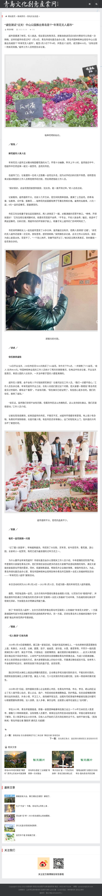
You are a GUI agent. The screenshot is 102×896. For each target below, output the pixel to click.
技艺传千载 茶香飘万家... (26, 835)
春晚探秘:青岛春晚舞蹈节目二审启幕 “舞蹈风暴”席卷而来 (36, 735)
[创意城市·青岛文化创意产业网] (31, 4)
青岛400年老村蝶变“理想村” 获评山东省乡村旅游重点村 (15, 773)
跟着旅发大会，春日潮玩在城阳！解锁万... (33, 796)
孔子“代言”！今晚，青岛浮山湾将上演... (32, 806)
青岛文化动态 (32, 16)
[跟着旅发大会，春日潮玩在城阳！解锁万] (9, 799)
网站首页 (11, 16)
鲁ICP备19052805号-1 (54, 893)
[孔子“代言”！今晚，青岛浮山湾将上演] (9, 808)
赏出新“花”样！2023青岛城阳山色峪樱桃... (33, 816)
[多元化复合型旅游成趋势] (9, 828)
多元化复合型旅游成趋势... (27, 825)
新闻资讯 (21, 16)
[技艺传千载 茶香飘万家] (9, 838)
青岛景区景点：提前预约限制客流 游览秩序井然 (78, 739)
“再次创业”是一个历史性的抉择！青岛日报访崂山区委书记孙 (63, 773)
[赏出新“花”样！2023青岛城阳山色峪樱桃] (9, 818)
